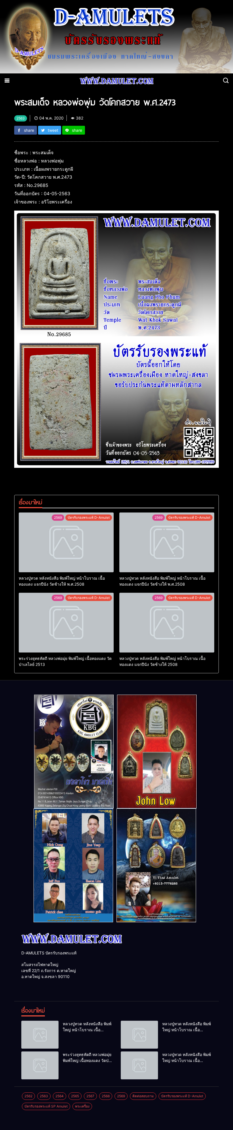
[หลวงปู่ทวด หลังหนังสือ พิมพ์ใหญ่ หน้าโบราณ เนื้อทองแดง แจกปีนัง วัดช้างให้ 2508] (166, 623)
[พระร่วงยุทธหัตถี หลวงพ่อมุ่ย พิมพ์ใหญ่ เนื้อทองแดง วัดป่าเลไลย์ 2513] (66, 623)
